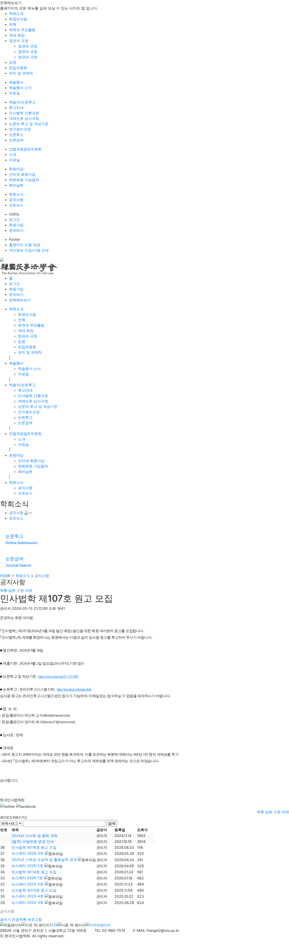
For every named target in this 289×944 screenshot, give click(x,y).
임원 (12, 62)
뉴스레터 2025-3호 (28, 902)
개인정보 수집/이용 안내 (29, 250)
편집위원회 (18, 67)
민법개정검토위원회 (25, 149)
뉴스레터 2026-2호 (27, 865)
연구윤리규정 (20, 129)
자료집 (14, 93)
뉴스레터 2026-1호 (27, 878)
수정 (20, 590)
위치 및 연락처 (21, 73)
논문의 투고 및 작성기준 (29, 124)
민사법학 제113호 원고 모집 (34, 890)
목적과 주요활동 (22, 30)
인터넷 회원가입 (22, 174)
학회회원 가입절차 (24, 180)
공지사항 (16, 199)
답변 (12, 590)
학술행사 (16, 82)
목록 (3, 590)
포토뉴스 (16, 205)
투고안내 (16, 107)
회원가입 (16, 225)
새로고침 (35, 919)
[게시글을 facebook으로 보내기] (26, 806)
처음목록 (19, 919)
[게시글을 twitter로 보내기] (7, 806)
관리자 (101, 835)
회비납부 (16, 185)
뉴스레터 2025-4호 (28, 896)
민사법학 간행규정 (24, 113)
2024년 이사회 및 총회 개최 (35, 835)
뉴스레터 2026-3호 (28, 853)
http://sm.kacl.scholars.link (74, 689)
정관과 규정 (18, 40)
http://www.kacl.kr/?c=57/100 (58, 676)
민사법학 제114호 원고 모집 (34, 872)
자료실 (14, 160)
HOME (5, 575)
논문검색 (16, 140)
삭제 (28, 590)
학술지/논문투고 (22, 102)
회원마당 (16, 169)
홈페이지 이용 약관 (24, 245)
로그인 (14, 219)
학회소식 (16, 194)
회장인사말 (18, 19)
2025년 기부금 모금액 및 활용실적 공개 (44, 859)
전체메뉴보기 (20, 300)
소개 (12, 154)
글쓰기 (5, 919)
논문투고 (16, 134)
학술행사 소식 (20, 87)
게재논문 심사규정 (24, 118)
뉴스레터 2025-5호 (28, 884)
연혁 (12, 24)
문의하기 (16, 230)
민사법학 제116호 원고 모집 (34, 847)
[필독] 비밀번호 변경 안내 (33, 841)
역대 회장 (17, 35)
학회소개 (16, 13)
